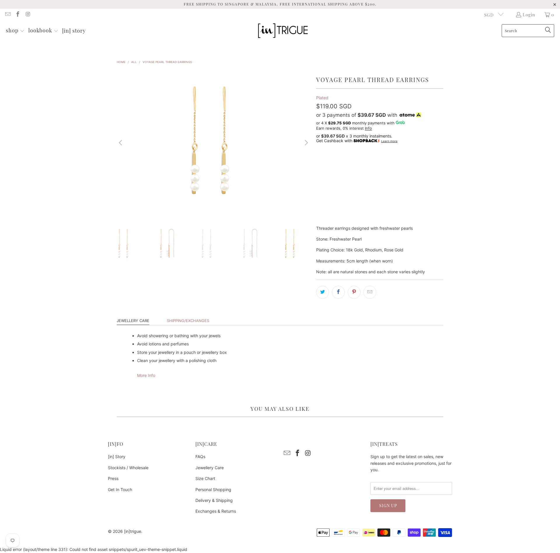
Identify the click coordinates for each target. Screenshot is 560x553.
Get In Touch (120, 489)
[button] (15, 31)
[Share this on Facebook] (338, 292)
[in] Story (116, 456)
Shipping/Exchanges (188, 320)
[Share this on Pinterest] (354, 292)
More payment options (412, 220)
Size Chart (205, 478)
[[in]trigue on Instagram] (27, 15)
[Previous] (121, 143)
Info (368, 128)
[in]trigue (132, 531)
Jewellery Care (133, 320)
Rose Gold (385, 163)
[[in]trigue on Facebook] (18, 15)
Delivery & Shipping (214, 500)
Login (529, 15)
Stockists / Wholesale (128, 467)
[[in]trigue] (283, 30)
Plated (322, 97)
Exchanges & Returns (215, 511)
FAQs (200, 456)
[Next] (306, 143)
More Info (146, 375)
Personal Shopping (213, 489)
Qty (319, 179)
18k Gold (328, 163)
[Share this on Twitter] (322, 292)
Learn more (389, 141)
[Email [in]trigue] (7, 15)
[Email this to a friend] (369, 292)
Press (113, 478)
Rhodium (355, 163)
